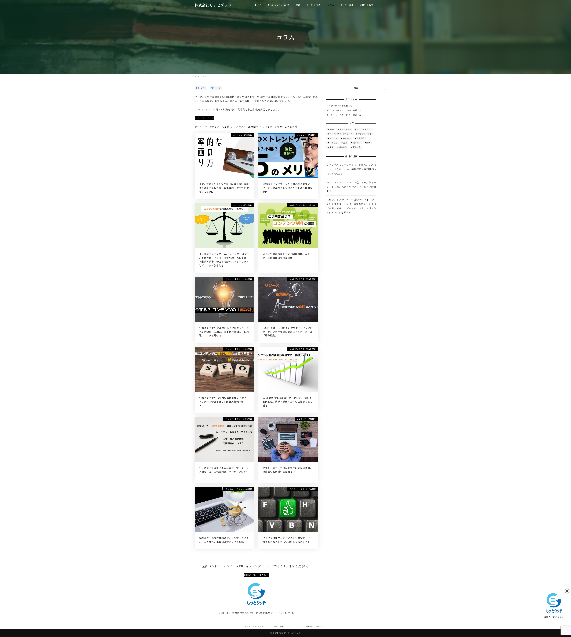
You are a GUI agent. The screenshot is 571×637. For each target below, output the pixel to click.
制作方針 (356, 143)
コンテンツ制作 (364, 134)
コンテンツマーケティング (341, 134)
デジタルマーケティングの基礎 (212, 126)
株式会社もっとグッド (213, 5)
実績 (368, 143)
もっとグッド (345, 129)
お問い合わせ (321, 626)
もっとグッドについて (261, 626)
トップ (247, 626)
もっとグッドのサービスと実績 (279, 126)
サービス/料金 (285, 626)
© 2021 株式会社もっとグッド (285, 632)
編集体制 (343, 147)
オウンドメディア (364, 129)
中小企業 (347, 138)
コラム (296, 626)
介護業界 (333, 143)
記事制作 (356, 147)
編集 (332, 147)
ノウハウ (333, 138)
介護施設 (360, 138)
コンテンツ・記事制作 (245, 126)
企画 (345, 143)
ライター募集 (307, 626)
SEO (332, 129)
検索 (356, 87)
